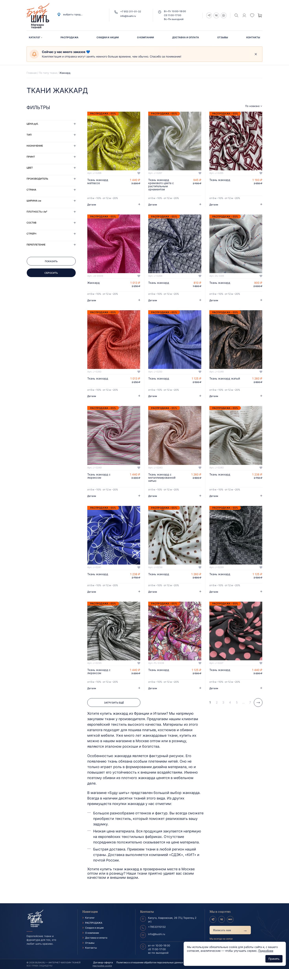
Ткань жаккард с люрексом (98, 476)
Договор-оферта (103, 962)
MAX (230, 919)
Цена (32, 123)
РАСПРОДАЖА (69, 37)
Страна (31, 189)
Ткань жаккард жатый (224, 378)
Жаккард (93, 282)
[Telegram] (213, 919)
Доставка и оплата (185, 37)
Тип (29, 134)
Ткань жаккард (219, 180)
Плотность (37, 211)
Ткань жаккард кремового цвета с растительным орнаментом (161, 184)
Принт (31, 156)
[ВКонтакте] (221, 919)
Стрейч (31, 233)
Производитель (37, 178)
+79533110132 (157, 926)
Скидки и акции (108, 37)
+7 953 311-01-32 (130, 11)
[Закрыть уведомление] (256, 54)
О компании (145, 37)
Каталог (34, 37)
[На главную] (50, 918)
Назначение (35, 145)
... (243, 702)
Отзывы (222, 37)
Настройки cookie (102, 965)
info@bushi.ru (128, 16)
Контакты (253, 37)
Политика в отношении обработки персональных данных (149, 962)
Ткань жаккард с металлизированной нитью (161, 477)
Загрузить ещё (114, 702)
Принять (274, 958)
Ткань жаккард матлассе (97, 181)
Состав (31, 222)
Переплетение (36, 244)
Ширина (34, 200)
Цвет (30, 167)
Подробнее (265, 950)
